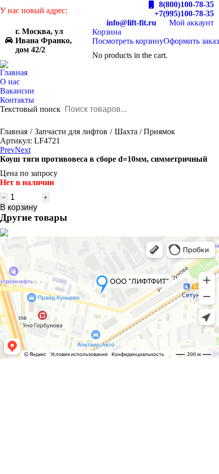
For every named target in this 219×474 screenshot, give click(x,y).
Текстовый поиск (30, 109)
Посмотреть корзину (127, 41)
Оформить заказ (191, 41)
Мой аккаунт (191, 22)
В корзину (18, 207)
